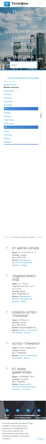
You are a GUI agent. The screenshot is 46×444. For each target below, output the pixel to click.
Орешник (7, 141)
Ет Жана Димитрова (21, 370)
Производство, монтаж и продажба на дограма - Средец (22, 262)
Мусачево (8, 97)
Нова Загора (9, 119)
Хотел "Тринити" (26, 343)
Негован (7, 112)
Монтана (7, 94)
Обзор (6, 131)
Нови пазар (8, 123)
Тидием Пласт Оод (24, 277)
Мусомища (8, 101)
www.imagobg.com (21, 417)
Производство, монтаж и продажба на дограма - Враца (22, 298)
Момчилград (9, 90)
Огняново (8, 134)
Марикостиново (10, 84)
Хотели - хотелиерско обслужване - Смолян (25, 331)
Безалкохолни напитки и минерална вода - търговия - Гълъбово (24, 386)
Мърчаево (8, 105)
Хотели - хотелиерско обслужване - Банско (25, 356)
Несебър (7, 116)
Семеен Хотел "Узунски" (24, 314)
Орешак (7, 138)
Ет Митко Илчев (25, 248)
